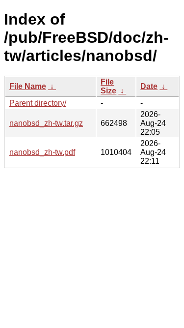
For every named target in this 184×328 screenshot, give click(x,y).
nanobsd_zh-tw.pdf (42, 152)
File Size (108, 86)
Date (149, 86)
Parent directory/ (37, 103)
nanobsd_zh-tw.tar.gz (46, 123)
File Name (27, 86)
